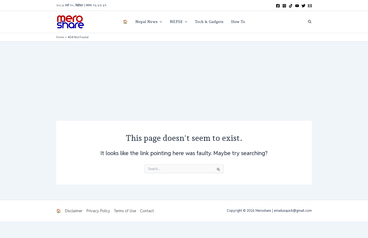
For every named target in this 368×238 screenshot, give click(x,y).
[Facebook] (278, 6)
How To (238, 21)
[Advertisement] (184, 73)
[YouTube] (297, 6)
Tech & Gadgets (209, 21)
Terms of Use (125, 210)
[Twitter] (303, 6)
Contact (147, 210)
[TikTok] (291, 6)
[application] (160, 21)
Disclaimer (73, 210)
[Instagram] (284, 6)
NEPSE (176, 21)
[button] (310, 22)
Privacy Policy (98, 210)
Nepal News (146, 21)
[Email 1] (310, 6)
